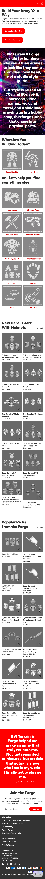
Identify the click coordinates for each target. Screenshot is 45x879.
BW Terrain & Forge (14, 874)
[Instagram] (7, 864)
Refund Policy (7, 830)
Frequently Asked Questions (13, 824)
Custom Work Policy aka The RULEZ (16, 820)
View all (40, 328)
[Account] (37, 3)
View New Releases (12, 40)
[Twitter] (19, 864)
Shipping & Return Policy (12, 833)
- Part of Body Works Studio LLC (32, 874)
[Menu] (2, 3)
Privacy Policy (7, 827)
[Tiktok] (15, 864)
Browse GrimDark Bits (13, 31)
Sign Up (36, 809)
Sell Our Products (9, 842)
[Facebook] (3, 864)
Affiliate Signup (8, 845)
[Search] (7, 3)
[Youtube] (11, 864)
